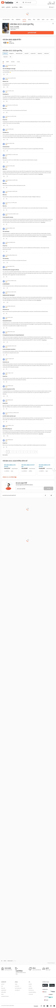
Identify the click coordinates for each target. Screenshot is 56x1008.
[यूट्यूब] (47, 1006)
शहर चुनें (52, 7)
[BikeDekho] (44, 992)
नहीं (51, 495)
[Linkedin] (54, 1006)
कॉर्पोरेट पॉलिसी (3, 992)
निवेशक (2, 994)
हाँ (45, 495)
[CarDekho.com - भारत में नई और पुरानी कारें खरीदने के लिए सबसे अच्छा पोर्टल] (7, 2)
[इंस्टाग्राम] (50, 1006)
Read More (38, 99)
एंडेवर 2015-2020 (6, 19)
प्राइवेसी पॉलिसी (3, 990)
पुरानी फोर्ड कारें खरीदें (32, 32)
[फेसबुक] (41, 1006)
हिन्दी (49, 2)
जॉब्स (2, 986)
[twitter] (44, 1006)
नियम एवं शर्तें (3, 988)
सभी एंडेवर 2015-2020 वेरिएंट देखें (9, 477)
